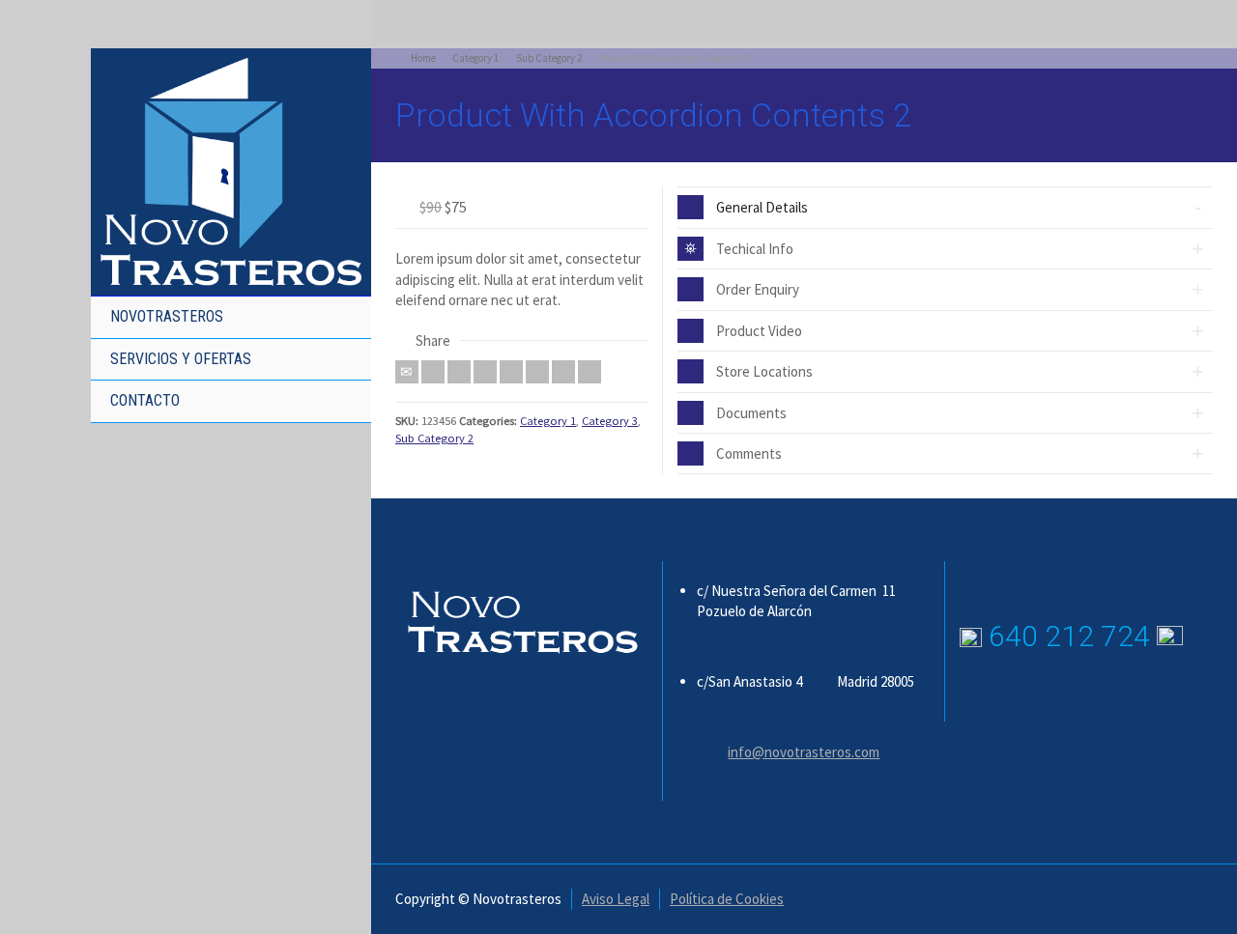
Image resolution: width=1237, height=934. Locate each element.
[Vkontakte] (589, 371)
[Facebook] (459, 371)
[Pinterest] (511, 371)
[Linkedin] (563, 371)
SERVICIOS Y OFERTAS (180, 359)
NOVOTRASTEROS (166, 316)
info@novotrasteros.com (803, 752)
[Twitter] (433, 371)
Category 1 (548, 420)
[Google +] (485, 371)
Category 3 (610, 420)
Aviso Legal (615, 899)
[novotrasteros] (231, 170)
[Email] (406, 371)
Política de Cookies (727, 899)
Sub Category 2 (434, 438)
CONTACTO (145, 400)
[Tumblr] (537, 371)
